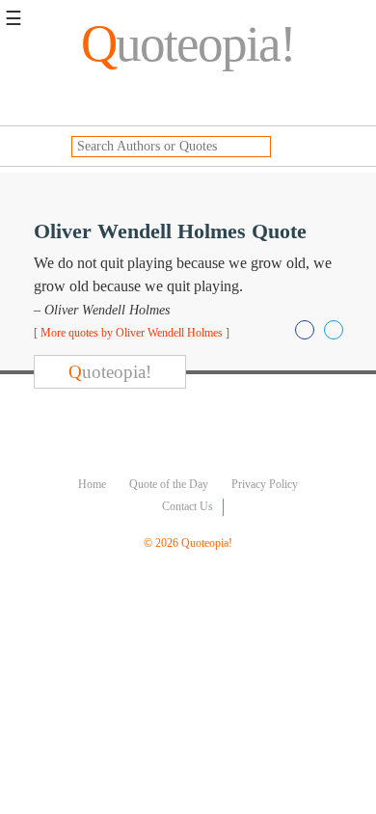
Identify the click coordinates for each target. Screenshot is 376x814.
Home (92, 484)
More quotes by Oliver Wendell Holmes (131, 332)
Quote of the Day (168, 484)
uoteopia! (188, 43)
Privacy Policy (264, 484)
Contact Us (187, 506)
